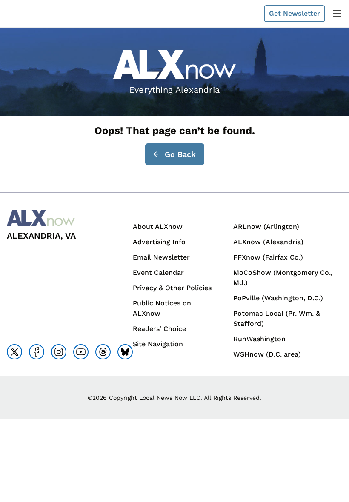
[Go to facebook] (36, 351)
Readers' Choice (159, 329)
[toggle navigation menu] (337, 14)
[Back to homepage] (27, 14)
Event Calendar (158, 272)
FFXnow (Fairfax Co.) (268, 257)
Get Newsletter (294, 13)
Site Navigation (158, 344)
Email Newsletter (161, 257)
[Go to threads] (103, 351)
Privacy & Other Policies (172, 288)
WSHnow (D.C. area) (267, 354)
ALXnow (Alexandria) (268, 242)
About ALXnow (158, 226)
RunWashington (259, 339)
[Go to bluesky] (125, 351)
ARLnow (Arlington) (266, 226)
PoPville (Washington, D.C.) (278, 298)
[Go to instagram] (58, 351)
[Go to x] (14, 351)
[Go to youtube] (81, 351)
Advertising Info (159, 242)
